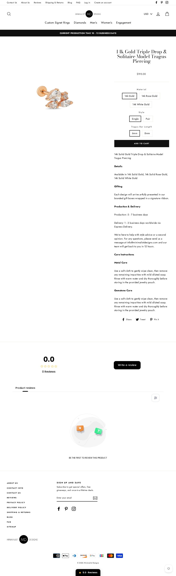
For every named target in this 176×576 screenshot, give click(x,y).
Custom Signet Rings (57, 23)
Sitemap (11, 527)
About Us (25, 2)
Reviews (37, 2)
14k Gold (129, 96)
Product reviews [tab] (25, 388)
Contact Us (12, 2)
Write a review (127, 365)
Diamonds (80, 23)
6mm (134, 133)
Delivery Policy (16, 507)
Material (141, 89)
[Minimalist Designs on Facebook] (59, 509)
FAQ (78, 2)
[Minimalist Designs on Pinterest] (66, 509)
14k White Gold (141, 104)
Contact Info (15, 488)
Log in (87, 2)
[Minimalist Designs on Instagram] (74, 509)
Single (135, 119)
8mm (147, 133)
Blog (70, 2)
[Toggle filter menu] (156, 398)
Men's (93, 23)
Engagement (123, 23)
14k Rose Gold (149, 96)
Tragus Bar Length (141, 126)
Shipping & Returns (54, 2)
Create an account (102, 2)
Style (142, 112)
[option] (88, 33)
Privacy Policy (16, 502)
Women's (106, 23)
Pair (148, 119)
